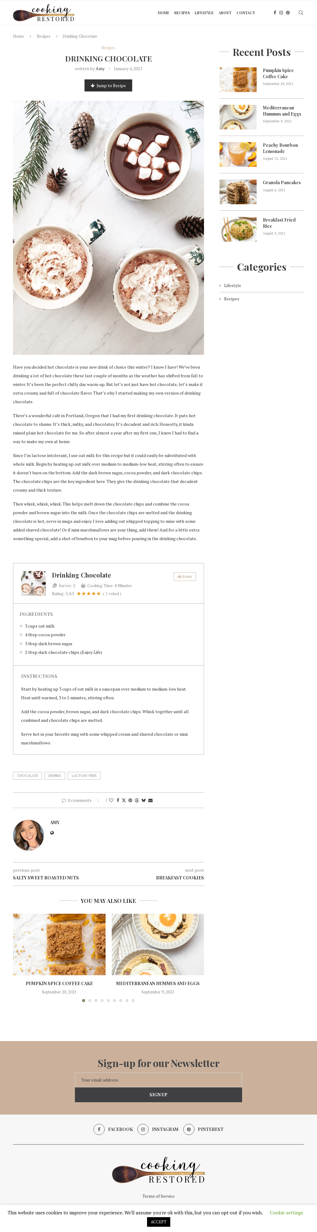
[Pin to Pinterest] (130, 800)
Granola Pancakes (282, 182)
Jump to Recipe (111, 85)
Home (163, 12)
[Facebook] (275, 12)
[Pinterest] (288, 12)
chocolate (27, 775)
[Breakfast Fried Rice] (238, 229)
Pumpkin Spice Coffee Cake (59, 983)
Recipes (182, 12)
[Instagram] (281, 12)
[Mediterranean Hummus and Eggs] (158, 944)
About (225, 12)
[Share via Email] (150, 800)
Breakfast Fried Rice (279, 223)
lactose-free (84, 775)
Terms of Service (158, 1196)
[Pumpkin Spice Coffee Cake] (59, 944)
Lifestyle (204, 12)
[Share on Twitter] (124, 800)
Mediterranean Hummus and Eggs (158, 983)
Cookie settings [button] (286, 1212)
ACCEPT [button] (159, 1222)
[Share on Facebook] (118, 800)
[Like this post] (111, 800)
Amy (100, 68)
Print (187, 576)
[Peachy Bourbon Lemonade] (238, 154)
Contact (246, 12)
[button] (21, 957)
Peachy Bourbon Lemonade (280, 148)
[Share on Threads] (137, 800)
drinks (55, 775)
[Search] (301, 12)
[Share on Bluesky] (143, 800)
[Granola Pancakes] (238, 192)
